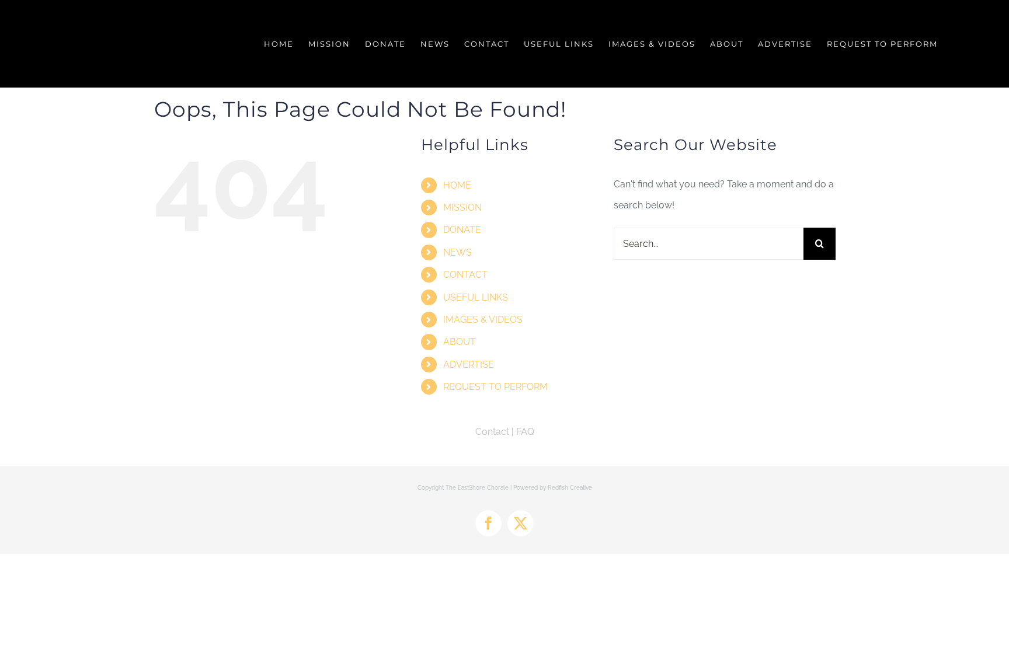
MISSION (462, 207)
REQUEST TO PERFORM (495, 386)
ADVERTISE (468, 364)
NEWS (457, 252)
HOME (457, 185)
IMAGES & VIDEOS (483, 319)
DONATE (462, 229)
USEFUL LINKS (475, 297)
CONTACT (465, 274)
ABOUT (459, 341)
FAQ (525, 431)
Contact (492, 431)
